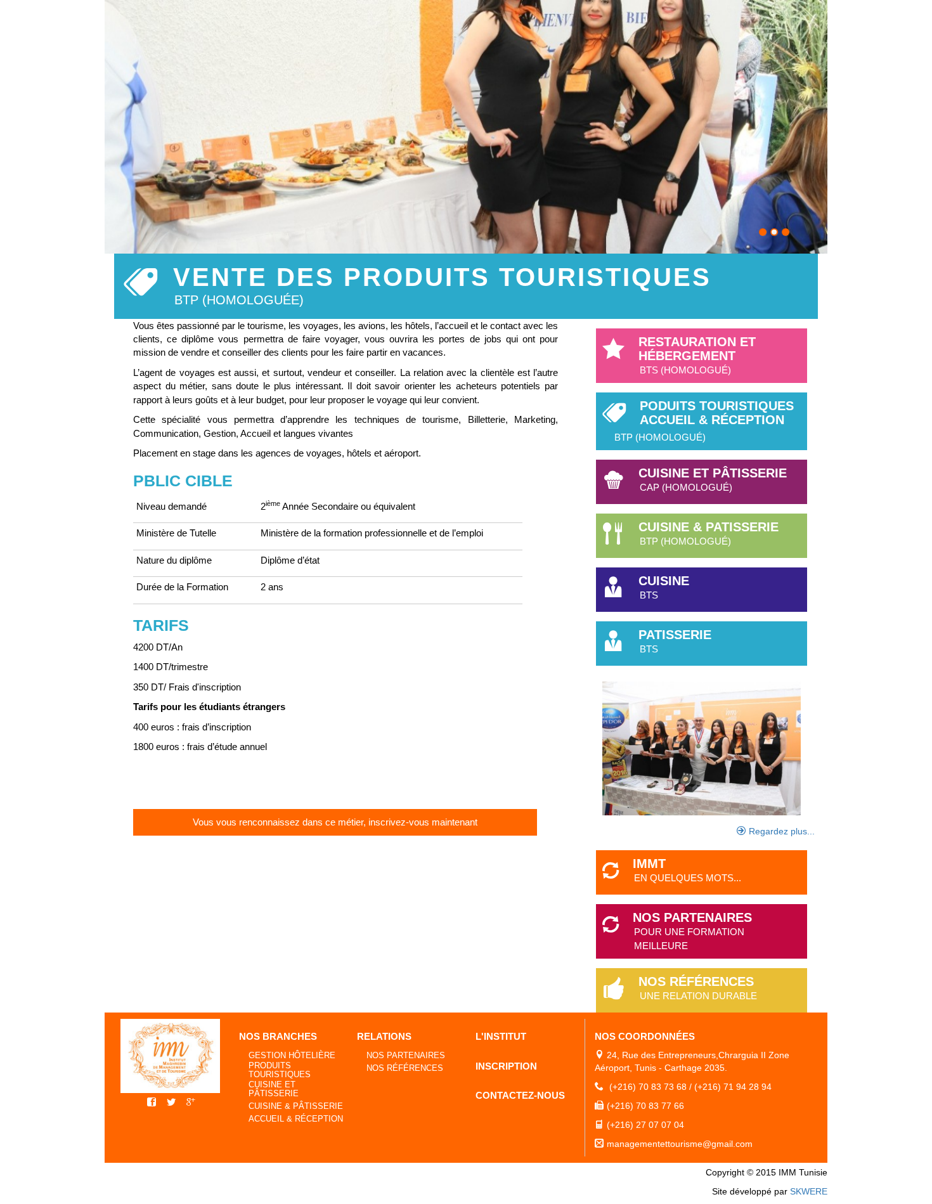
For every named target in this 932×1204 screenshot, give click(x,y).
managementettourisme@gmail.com (680, 1144)
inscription (506, 1066)
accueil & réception (296, 1118)
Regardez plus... (782, 831)
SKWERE (808, 1191)
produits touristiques (280, 1070)
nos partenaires (405, 1055)
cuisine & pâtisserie (296, 1106)
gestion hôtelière (292, 1055)
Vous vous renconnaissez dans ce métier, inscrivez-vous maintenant (335, 822)
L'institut (501, 1036)
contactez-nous (520, 1095)
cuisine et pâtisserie (274, 1089)
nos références (404, 1068)
